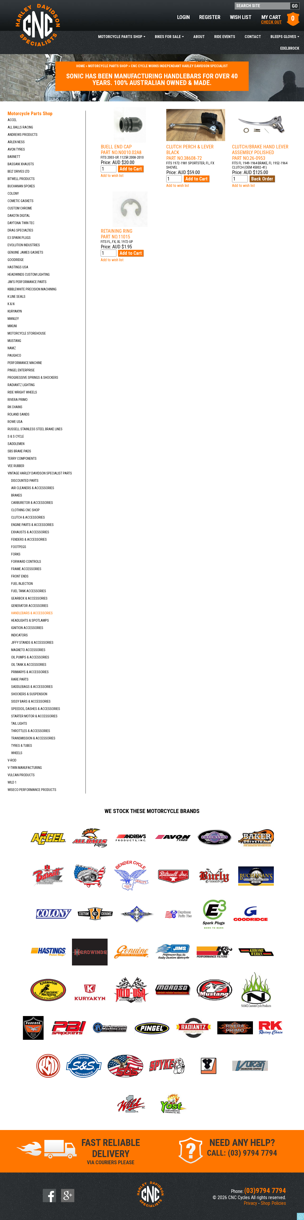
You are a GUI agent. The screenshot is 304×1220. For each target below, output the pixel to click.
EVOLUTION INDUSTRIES (24, 245)
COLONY (13, 194)
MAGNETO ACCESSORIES (28, 650)
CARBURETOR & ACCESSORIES (32, 503)
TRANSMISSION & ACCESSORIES (33, 738)
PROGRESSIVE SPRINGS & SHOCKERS (33, 378)
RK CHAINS (15, 407)
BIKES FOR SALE (168, 36)
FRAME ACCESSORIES (26, 569)
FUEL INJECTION (22, 584)
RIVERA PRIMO (18, 400)
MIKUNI (12, 326)
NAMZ (12, 348)
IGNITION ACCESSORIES (27, 628)
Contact (253, 36)
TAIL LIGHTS (19, 724)
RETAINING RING (116, 234)
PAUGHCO (14, 356)
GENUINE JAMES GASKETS (25, 253)
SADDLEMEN (16, 444)
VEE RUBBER (16, 466)
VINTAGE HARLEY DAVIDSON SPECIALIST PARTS (40, 473)
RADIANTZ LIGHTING (21, 385)
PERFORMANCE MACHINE (25, 363)
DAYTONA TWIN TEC (21, 223)
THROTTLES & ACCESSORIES (30, 731)
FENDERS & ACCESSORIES (29, 540)
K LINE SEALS (16, 297)
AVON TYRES (16, 149)
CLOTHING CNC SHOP (25, 510)
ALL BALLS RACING (20, 127)
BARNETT (14, 157)
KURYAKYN (15, 311)
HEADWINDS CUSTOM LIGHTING (29, 275)
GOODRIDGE (16, 260)
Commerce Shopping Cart (300, 1216)
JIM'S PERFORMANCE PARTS (27, 282)
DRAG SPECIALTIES (20, 230)
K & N (11, 304)
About (199, 36)
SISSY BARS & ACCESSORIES (31, 702)
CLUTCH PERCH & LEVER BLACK (190, 152)
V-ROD (12, 760)
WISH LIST (241, 17)
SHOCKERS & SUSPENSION (29, 694)
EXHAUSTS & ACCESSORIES (30, 532)
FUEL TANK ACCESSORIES (28, 591)
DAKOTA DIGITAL (19, 216)
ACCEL (12, 120)
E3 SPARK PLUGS (19, 238)
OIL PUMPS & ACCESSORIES (30, 657)
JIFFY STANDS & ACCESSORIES (32, 643)
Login (183, 17)
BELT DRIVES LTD (18, 172)
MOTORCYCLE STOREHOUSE (27, 333)
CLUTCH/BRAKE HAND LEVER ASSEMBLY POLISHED (260, 152)
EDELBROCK (289, 48)
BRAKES (16, 495)
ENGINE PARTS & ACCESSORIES (32, 525)
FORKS (15, 554)
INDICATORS (19, 635)
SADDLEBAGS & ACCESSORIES (32, 687)
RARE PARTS (19, 679)
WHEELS (16, 753)
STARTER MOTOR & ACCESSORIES (34, 716)
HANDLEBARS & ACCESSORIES (32, 613)
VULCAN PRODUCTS (21, 775)
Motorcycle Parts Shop (120, 36)
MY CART (271, 19)
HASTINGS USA (18, 267)
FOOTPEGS (18, 547)
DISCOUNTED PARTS (24, 481)
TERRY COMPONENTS (22, 459)
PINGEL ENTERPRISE (21, 370)
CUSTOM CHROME (20, 208)
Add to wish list (112, 175)
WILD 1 (12, 782)
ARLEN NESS (16, 142)
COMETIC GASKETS (20, 201)
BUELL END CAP (121, 149)
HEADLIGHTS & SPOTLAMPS (30, 621)
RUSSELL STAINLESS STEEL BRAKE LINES (35, 429)
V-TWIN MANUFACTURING (25, 768)
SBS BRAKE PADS (19, 451)
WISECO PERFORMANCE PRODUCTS (32, 790)
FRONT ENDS (19, 576)
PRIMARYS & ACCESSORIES (30, 672)
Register (209, 17)
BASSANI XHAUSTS (21, 164)
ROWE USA (15, 422)
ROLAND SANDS (18, 414)
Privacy (250, 1203)
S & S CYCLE (16, 437)
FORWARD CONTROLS (26, 562)
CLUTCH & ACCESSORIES (28, 517)
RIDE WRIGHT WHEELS (22, 392)
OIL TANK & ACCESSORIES (28, 665)
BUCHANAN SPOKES (21, 186)
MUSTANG (14, 341)
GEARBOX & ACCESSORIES (29, 598)
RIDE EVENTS (224, 36)
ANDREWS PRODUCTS (23, 135)
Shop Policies (273, 1203)
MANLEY (13, 319)
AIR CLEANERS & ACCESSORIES (32, 488)
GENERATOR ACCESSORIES (29, 606)
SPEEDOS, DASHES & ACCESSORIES (35, 709)
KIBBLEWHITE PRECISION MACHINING (32, 289)
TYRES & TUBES (21, 746)
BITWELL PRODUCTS (21, 179)
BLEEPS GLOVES (283, 36)
